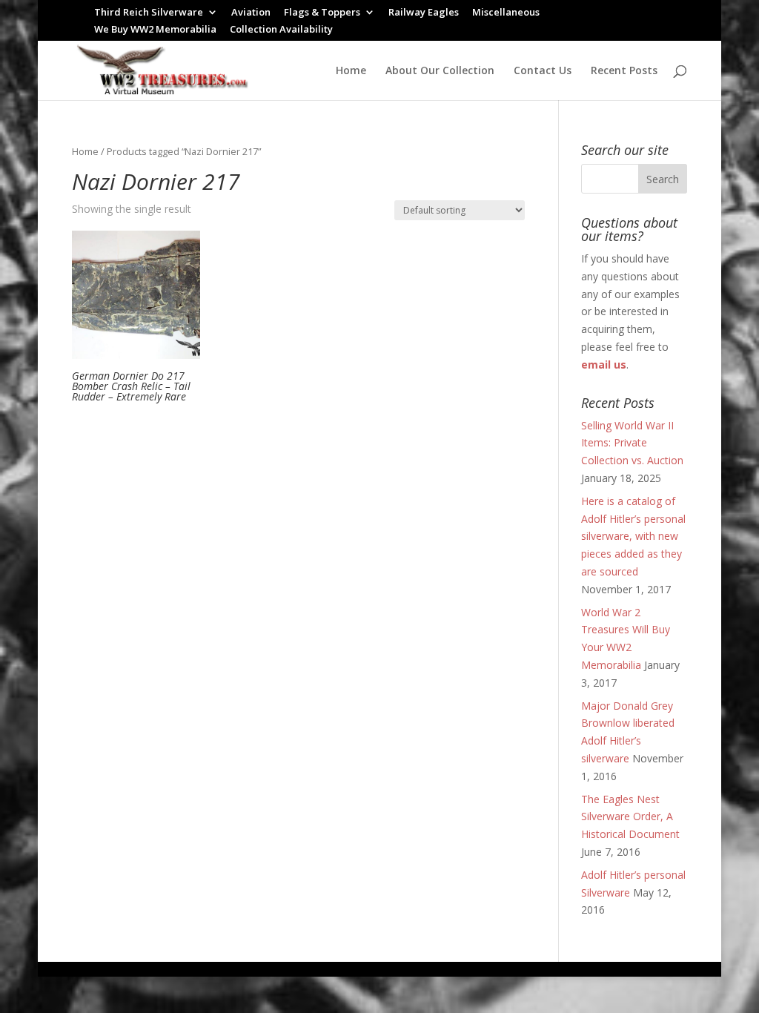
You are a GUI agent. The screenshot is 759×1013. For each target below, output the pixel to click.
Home (351, 71)
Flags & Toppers (322, 13)
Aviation (251, 13)
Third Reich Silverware (148, 13)
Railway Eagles (423, 13)
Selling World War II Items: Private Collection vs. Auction (632, 443)
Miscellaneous (506, 13)
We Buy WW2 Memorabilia (155, 30)
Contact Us (542, 71)
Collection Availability (281, 30)
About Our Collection (439, 71)
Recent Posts (624, 71)
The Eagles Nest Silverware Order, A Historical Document (630, 817)
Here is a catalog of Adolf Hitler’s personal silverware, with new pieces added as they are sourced (633, 536)
